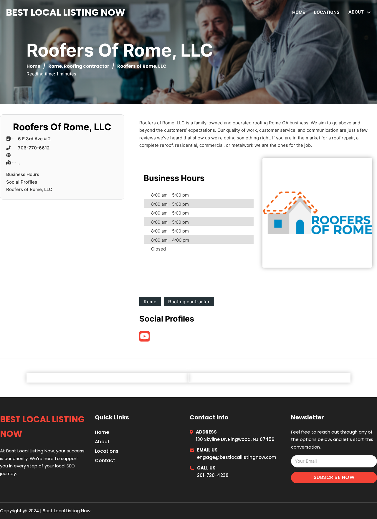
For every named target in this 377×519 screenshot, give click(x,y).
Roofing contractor (86, 66)
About (102, 441)
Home (298, 12)
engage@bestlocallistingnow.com (236, 457)
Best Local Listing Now (65, 12)
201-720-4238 (213, 475)
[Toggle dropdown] (369, 12)
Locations (327, 12)
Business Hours (22, 174)
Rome (55, 66)
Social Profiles (21, 182)
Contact (105, 460)
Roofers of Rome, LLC (29, 189)
